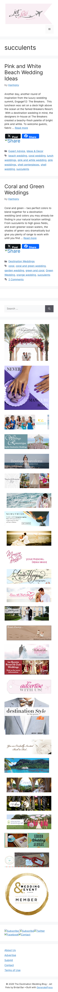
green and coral (35, 270)
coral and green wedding (31, 265)
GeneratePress (45, 987)
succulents (22, 169)
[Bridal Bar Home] (29, 746)
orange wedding (26, 274)
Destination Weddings (21, 261)
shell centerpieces (28, 164)
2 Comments (16, 279)
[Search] (49, 308)
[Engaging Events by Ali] (29, 822)
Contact (9, 965)
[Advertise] (29, 686)
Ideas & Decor (35, 151)
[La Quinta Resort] (26, 673)
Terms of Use (12, 970)
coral (11, 265)
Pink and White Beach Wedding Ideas (23, 72)
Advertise (10, 955)
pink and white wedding (32, 160)
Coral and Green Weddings (24, 189)
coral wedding (37, 155)
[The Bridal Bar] (26, 652)
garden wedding (14, 270)
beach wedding (17, 155)
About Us (10, 950)
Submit (8, 960)
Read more (21, 127)
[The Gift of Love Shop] (29, 803)
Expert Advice (16, 151)
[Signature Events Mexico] (29, 500)
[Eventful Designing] (29, 785)
